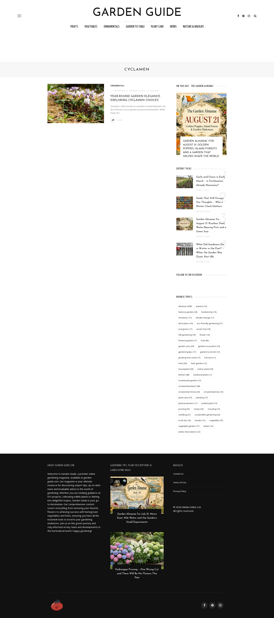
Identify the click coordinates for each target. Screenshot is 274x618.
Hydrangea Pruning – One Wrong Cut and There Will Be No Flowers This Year (137, 573)
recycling (214, 409)
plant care (185, 397)
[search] (255, 16)
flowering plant (187, 340)
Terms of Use (179, 482)
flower (205, 334)
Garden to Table (135, 26)
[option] (201, 127)
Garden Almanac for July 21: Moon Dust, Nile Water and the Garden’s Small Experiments (137, 518)
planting (202, 397)
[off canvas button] (19, 16)
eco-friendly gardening (209, 323)
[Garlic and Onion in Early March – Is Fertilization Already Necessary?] (184, 181)
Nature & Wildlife (193, 26)
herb (182, 363)
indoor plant (205, 369)
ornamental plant (189, 386)
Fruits (74, 26)
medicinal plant (202, 374)
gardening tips (187, 351)
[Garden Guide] (57, 605)
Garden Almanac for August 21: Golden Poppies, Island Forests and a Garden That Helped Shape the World (201, 149)
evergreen (185, 329)
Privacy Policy (179, 491)
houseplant (185, 369)
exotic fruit (203, 329)
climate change (205, 317)
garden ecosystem (209, 346)
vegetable (216, 420)
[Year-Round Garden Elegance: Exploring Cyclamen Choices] (75, 103)
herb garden (199, 363)
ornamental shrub (189, 391)
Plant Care (157, 26)
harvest (210, 357)
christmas (185, 317)
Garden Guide (137, 13)
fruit (205, 340)
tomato (200, 420)
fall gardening (187, 334)
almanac (185, 306)
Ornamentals (112, 26)
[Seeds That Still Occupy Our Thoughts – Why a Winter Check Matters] (184, 202)
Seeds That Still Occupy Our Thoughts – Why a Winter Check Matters (210, 202)
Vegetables (91, 26)
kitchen (183, 374)
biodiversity (208, 312)
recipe (199, 409)
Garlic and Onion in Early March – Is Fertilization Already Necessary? (210, 181)
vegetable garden (188, 426)
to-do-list (184, 420)
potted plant (209, 403)
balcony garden (187, 312)
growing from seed (189, 357)
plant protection (187, 403)
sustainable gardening (207, 414)
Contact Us (178, 473)
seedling (184, 414)
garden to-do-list (210, 351)
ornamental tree (213, 391)
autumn (201, 306)
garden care (186, 346)
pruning (184, 409)
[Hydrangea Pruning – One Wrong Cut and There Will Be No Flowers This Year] (137, 550)
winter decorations (189, 431)
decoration (185, 323)
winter (208, 426)
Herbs (173, 26)
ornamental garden (189, 380)
